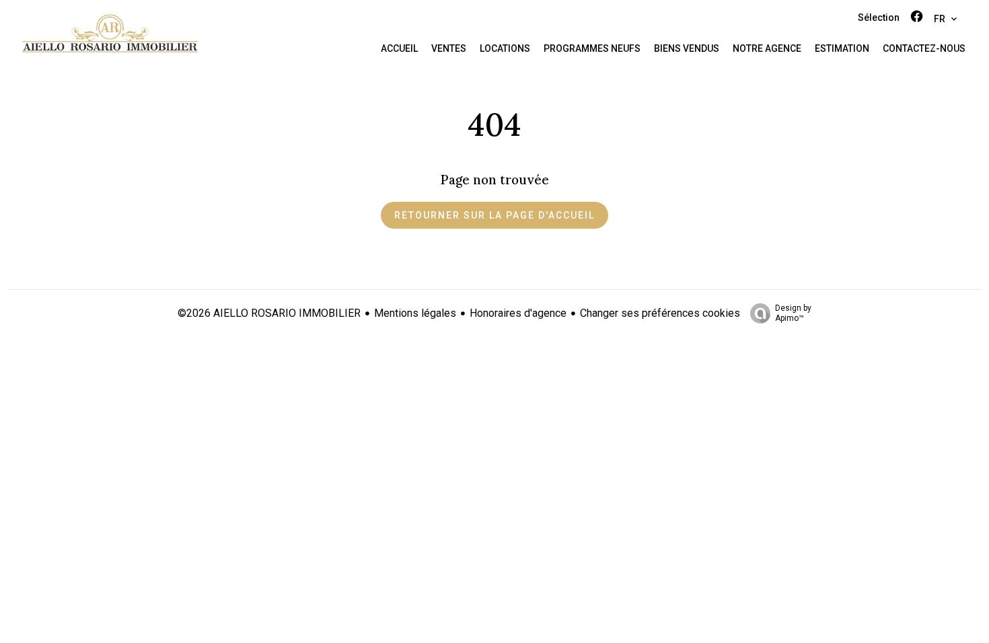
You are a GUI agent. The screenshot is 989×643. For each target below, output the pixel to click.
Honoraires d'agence (518, 313)
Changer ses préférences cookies (660, 313)
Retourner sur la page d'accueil (494, 215)
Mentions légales (415, 313)
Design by (793, 313)
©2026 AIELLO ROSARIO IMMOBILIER (269, 313)
